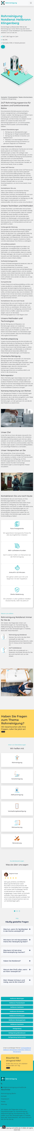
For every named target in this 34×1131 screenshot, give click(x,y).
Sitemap (4, 1104)
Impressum (5, 1099)
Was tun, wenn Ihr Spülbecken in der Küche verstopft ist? (15, 930)
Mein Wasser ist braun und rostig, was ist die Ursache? (14, 981)
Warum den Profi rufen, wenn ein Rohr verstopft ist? (15, 970)
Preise (3, 1101)
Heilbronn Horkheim (17, 1007)
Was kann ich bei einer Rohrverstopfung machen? (14, 951)
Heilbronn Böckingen (17, 998)
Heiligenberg (17, 1028)
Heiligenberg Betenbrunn (17, 1033)
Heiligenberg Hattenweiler (17, 1037)
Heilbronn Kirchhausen (17, 1016)
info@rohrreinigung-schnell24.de (14, 1087)
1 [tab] (14, 911)
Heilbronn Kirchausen (17, 1011)
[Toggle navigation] (31, 3)
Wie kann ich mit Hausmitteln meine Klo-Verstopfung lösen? (15, 941)
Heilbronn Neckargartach (17, 1020)
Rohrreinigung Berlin (8, 1093)
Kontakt (4, 1096)
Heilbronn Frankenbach (17, 1003)
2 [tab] (17, 911)
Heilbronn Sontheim (17, 1024)
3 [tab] (19, 911)
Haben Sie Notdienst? (12, 961)
